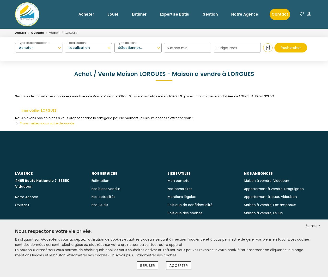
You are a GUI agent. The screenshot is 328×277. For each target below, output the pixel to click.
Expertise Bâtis (174, 14)
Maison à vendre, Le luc (263, 213)
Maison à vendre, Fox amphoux (270, 204)
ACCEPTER (178, 265)
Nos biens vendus (106, 188)
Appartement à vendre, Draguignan (274, 188)
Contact (280, 14)
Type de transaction (33, 43)
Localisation (77, 43)
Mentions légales (182, 196)
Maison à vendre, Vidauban (266, 180)
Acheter (86, 14)
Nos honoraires (180, 188)
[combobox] (38, 47)
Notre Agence (244, 14)
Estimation (100, 180)
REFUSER (147, 265)
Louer (113, 14)
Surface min (177, 48)
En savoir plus (122, 255)
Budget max (227, 48)
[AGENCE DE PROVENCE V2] (27, 14)
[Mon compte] (308, 14)
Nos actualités (103, 196)
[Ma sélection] (302, 14)
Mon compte (178, 180)
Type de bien (126, 43)
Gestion (210, 14)
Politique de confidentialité (190, 204)
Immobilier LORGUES (39, 110)
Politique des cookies (185, 213)
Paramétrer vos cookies (156, 255)
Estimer (139, 14)
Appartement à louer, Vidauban (270, 196)
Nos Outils (99, 204)
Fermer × (313, 225)
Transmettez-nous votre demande (47, 123)
